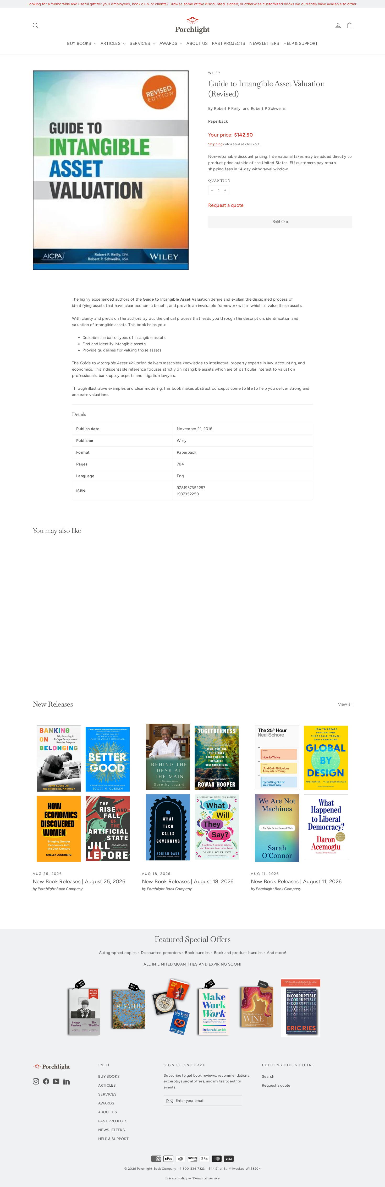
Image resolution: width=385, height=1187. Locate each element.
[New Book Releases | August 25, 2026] (83, 794)
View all (345, 704)
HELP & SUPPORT (300, 43)
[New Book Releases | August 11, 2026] (301, 794)
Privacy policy (176, 1178)
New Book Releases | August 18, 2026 (188, 881)
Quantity (219, 181)
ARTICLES (111, 43)
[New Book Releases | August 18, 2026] (192, 794)
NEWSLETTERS (264, 43)
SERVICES (140, 43)
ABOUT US (197, 43)
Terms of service (206, 1178)
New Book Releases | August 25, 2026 (79, 881)
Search (268, 1076)
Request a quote (226, 205)
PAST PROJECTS (228, 43)
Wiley (214, 73)
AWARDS (169, 43)
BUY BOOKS (79, 43)
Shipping (215, 144)
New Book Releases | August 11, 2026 (296, 881)
